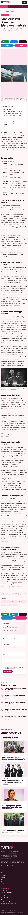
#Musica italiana (22, 601)
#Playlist (9, 604)
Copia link (21, 45)
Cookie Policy (4, 897)
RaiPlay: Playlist (7, 594)
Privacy (3, 895)
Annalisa (14, 581)
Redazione (4, 890)
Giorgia (20, 581)
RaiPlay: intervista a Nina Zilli (16, 594)
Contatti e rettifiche (6, 892)
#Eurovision (14, 601)
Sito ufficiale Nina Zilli (4, 593)
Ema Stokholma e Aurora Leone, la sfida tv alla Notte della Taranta (12, 807)
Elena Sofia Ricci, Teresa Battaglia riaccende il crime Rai (13, 758)
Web (2, 879)
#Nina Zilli (4, 604)
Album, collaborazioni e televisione (13, 119)
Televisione (7, 11)
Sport (2, 881)
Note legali (4, 899)
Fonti (5, 126)
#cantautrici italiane (6, 601)
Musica (3, 875)
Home (2, 11)
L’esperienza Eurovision (10, 117)
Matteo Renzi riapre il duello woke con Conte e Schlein (15, 703)
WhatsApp (5, 41)
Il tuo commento (6, 644)
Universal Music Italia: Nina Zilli (14, 593)
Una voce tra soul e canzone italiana (13, 111)
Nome (4, 654)
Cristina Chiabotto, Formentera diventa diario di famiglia (17, 6)
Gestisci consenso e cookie (8, 903)
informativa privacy (12, 642)
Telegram (7, 45)
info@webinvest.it (7, 858)
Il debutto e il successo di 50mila (12, 113)
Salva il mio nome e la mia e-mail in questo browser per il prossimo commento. (15, 668)
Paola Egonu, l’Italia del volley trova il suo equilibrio (16, 710)
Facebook (14, 41)
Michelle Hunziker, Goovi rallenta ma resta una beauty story (15, 696)
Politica (3, 884)
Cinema (3, 877)
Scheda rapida (7, 109)
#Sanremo (16, 604)
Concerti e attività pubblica (11, 121)
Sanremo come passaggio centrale (13, 115)
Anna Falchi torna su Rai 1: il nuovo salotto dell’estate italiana (12, 782)
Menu (24, 2)
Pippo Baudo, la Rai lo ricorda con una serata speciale (13, 831)
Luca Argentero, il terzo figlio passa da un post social (16, 717)
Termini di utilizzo (5, 901)
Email (4, 660)
